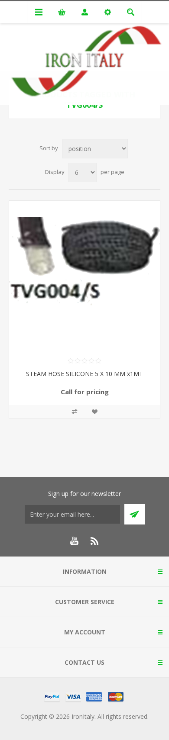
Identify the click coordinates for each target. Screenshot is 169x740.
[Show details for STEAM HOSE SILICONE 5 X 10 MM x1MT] (84, 276)
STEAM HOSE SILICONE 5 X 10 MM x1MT (84, 374)
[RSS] (95, 541)
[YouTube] (74, 541)
